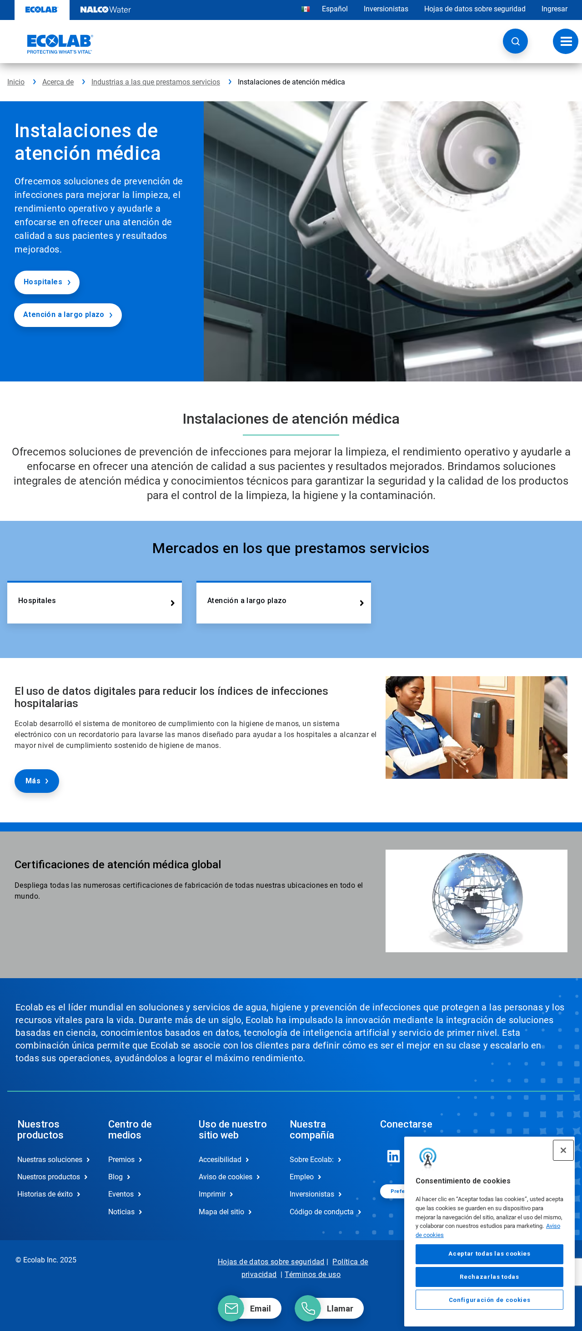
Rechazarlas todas (489, 1276)
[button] (515, 41)
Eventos (121, 1194)
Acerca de (58, 82)
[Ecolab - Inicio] (50, 44)
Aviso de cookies (225, 1177)
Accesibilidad (220, 1159)
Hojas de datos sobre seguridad (475, 9)
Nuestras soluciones (49, 1159)
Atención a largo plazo (64, 314)
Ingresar (554, 9)
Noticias (121, 1211)
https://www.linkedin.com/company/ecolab (394, 1156)
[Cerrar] (563, 1150)
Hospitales (43, 281)
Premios (121, 1159)
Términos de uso (313, 1274)
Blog (115, 1177)
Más (32, 781)
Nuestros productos (48, 1177)
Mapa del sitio (221, 1211)
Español (335, 9)
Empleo (302, 1177)
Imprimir (212, 1194)
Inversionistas (386, 9)
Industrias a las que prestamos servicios (155, 82)
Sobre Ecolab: (312, 1159)
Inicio (16, 82)
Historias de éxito (45, 1194)
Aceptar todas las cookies (489, 1254)
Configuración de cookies (490, 1299)
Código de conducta (322, 1211)
